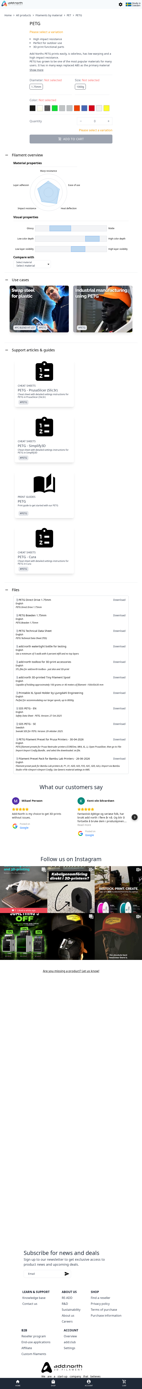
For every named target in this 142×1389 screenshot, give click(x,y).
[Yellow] (106, 108)
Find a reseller (100, 1298)
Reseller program (33, 1336)
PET (69, 15)
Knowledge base (33, 1298)
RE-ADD (67, 1298)
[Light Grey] (69, 108)
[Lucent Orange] (77, 108)
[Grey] (62, 108)
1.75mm (36, 86)
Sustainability (71, 1310)
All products (23, 15)
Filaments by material (49, 15)
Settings (69, 1348)
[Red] (92, 108)
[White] (99, 108)
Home (8, 15)
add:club (70, 1342)
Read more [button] (84, 825)
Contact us (29, 1304)
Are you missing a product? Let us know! (71, 971)
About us (68, 1315)
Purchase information (106, 1315)
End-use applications (35, 1342)
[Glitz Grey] (47, 108)
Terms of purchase (104, 1310)
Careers (67, 1321)
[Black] (33, 108)
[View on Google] (15, 801)
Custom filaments (33, 1354)
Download (119, 600)
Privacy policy (100, 1304)
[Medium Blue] (84, 108)
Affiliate (26, 1348)
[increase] (108, 121)
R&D (65, 1304)
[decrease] (80, 121)
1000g (80, 86)
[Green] (55, 108)
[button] (7, 817)
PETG (79, 15)
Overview (70, 1336)
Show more (36, 70)
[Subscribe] (67, 1274)
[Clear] (40, 108)
